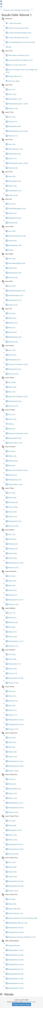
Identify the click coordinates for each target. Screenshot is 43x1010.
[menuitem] (1, 5)
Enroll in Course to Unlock (21, 1004)
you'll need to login (30, 1002)
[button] (1, 2)
